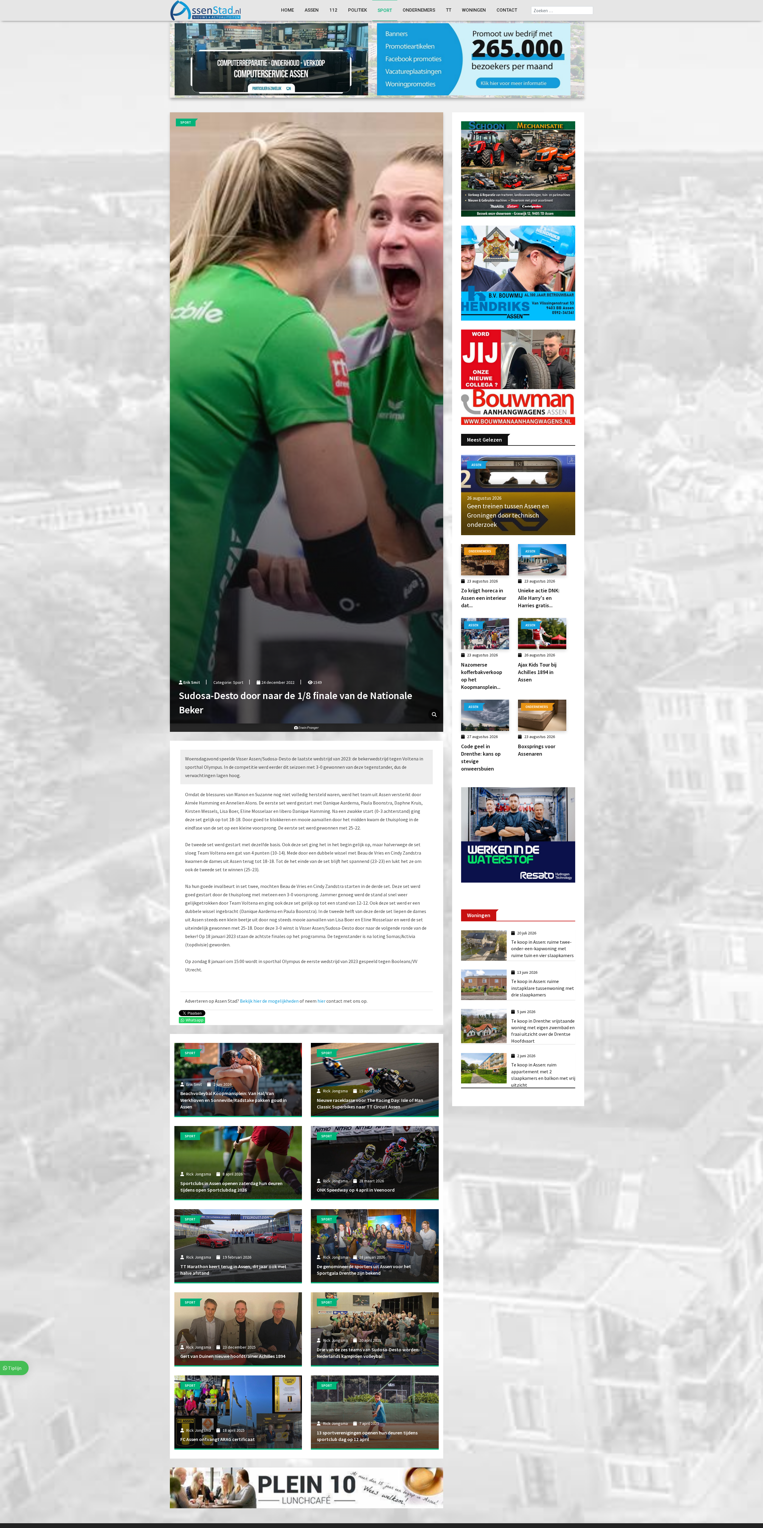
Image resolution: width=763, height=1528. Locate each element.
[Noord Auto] (518, 377)
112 (333, 10)
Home (287, 10)
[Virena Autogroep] (518, 272)
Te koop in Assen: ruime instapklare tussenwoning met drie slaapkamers (542, 988)
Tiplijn (14, 1368)
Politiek (357, 10)
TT (448, 10)
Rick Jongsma (335, 1091)
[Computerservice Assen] (473, 59)
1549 (317, 682)
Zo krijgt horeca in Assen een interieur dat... (483, 598)
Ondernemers (419, 10)
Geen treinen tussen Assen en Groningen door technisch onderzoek (508, 515)
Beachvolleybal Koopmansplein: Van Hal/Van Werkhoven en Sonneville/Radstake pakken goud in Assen (233, 1100)
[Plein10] (306, 1487)
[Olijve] (271, 59)
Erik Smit (191, 682)
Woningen (474, 10)
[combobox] (562, 10)
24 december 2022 (277, 682)
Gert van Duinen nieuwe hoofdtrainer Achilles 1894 (232, 1356)
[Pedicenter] (518, 168)
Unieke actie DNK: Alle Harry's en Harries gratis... (538, 598)
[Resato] (518, 834)
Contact (507, 10)
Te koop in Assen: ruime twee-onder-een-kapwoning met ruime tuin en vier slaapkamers (542, 948)
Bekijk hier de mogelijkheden (269, 1001)
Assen (312, 10)
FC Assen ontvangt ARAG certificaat (217, 1439)
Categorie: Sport (228, 682)
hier (321, 1001)
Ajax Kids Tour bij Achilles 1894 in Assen (537, 672)
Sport (385, 10)
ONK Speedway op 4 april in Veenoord (356, 1190)
